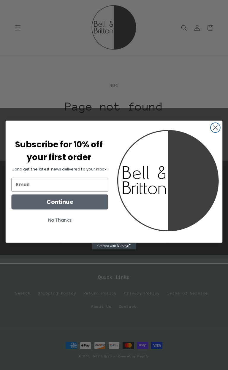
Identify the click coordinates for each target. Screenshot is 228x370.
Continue (60, 202)
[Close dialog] (215, 128)
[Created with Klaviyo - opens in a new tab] (114, 246)
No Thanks (60, 220)
